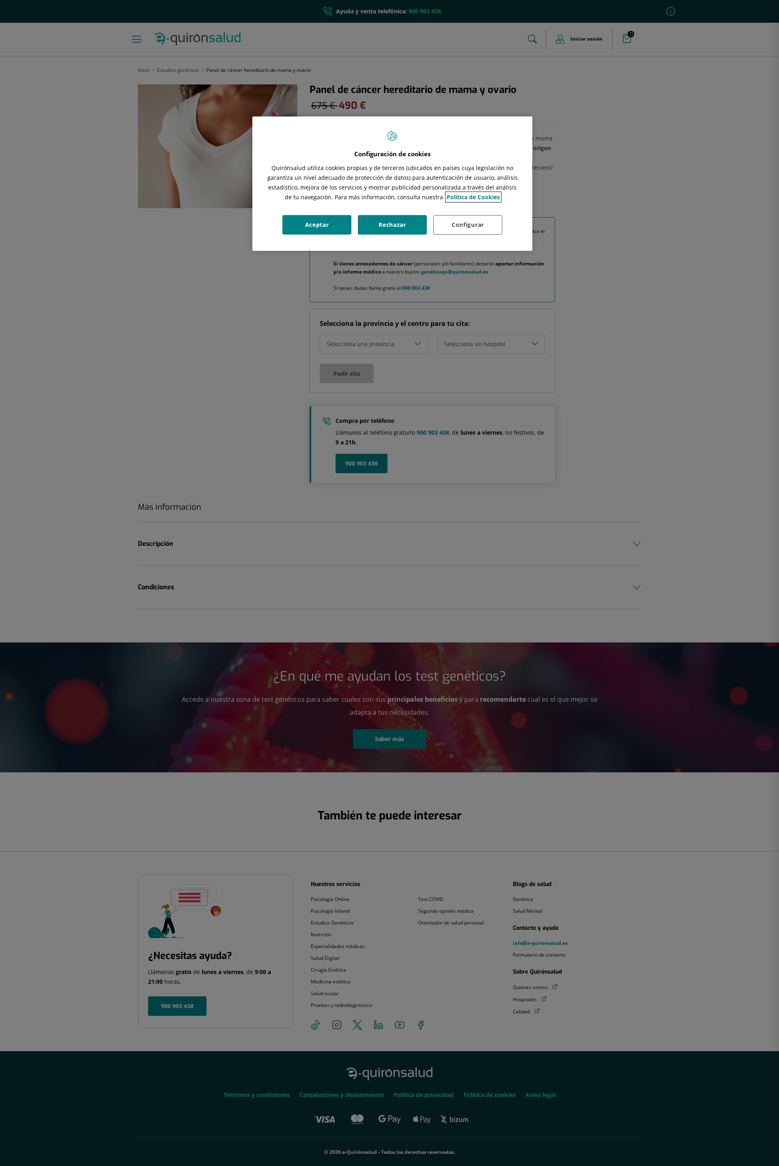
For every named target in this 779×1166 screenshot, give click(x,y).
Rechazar (392, 224)
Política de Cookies (473, 197)
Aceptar (317, 224)
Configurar (468, 224)
